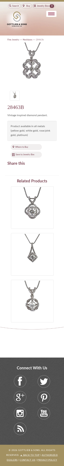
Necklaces (27, 40)
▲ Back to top (30, 455)
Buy (28, 6)
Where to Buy (21, 147)
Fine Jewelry (13, 40)
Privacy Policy (47, 460)
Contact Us (27, 460)
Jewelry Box (43, 6)
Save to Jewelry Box (25, 155)
